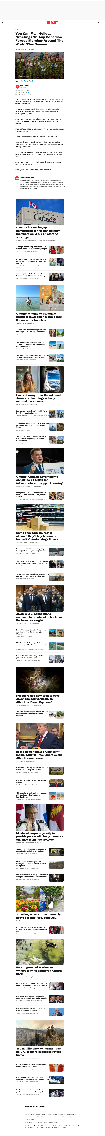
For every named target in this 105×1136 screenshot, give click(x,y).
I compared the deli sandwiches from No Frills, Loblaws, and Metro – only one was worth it (31, 495)
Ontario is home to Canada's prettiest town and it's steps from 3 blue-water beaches (39, 317)
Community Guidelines (30, 1116)
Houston (64, 1127)
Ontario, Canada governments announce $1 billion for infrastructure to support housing (39, 480)
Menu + (4, 22)
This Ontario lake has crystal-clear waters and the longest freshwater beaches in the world (32, 645)
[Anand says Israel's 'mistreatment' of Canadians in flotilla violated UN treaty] (56, 277)
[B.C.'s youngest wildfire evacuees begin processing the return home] (56, 1068)
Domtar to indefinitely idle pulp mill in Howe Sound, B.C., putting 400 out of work (32, 769)
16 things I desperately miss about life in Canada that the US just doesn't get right (31, 248)
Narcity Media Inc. (41, 1111)
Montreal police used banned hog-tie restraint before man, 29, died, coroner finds (32, 1078)
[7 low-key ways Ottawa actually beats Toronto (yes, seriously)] (40, 899)
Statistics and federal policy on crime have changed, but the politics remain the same (32, 876)
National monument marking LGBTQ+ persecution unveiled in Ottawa (30, 657)
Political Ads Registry (60, 1116)
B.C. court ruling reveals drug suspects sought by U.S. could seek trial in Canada (31, 997)
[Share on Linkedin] (25, 81)
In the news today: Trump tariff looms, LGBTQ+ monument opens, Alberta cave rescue (39, 755)
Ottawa (43, 1125)
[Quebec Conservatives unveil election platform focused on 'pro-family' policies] (56, 1093)
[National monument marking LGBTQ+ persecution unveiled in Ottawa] (56, 659)
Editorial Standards (41, 1116)
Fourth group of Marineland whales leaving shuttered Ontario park (39, 970)
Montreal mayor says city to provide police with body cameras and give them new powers (39, 836)
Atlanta (54, 1127)
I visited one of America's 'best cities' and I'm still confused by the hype (31, 412)
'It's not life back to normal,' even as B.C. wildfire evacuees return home (39, 1051)
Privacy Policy (70, 1116)
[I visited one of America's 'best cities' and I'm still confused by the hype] (56, 414)
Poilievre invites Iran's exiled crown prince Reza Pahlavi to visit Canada (31, 1010)
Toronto (30, 1125)
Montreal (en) (31, 1127)
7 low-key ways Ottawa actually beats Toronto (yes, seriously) (38, 916)
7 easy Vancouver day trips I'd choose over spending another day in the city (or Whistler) (32, 632)
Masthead (50, 1116)
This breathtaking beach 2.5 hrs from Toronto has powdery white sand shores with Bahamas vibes (31, 344)
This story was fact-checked (21, 92)
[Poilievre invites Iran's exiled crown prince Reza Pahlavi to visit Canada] (56, 1012)
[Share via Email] (30, 81)
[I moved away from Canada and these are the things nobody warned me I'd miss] (40, 379)
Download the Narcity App (53, 1114)
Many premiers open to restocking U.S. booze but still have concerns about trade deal (31, 929)
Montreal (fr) (36, 1125)
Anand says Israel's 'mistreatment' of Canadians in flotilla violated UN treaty (30, 275)
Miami (42, 1127)
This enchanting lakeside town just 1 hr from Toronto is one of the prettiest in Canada (32, 356)
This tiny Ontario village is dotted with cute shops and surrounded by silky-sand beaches (32, 713)
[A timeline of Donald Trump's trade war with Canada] (56, 783)
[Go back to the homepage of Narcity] (52, 22)
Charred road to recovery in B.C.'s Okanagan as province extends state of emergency (31, 864)
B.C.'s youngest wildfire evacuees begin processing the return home (31, 1065)
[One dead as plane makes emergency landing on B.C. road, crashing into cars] (56, 552)
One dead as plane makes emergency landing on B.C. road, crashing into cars (31, 550)
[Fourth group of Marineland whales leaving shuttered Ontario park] (40, 952)
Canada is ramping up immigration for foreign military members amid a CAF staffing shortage (38, 232)
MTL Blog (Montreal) (53, 1122)
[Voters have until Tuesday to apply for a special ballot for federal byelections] (56, 852)
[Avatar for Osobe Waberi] (17, 178)
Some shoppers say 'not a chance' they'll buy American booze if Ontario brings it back (37, 536)
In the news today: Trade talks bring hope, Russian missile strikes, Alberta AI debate (31, 984)
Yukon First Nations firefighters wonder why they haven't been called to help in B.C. (32, 575)
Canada (31, 1122)
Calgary (55, 1125)
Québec (40, 1122)
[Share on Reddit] (22, 81)
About (26, 1114)
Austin (58, 1127)
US (35, 1122)
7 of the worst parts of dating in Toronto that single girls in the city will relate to (31, 331)
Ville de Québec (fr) (70, 1125)
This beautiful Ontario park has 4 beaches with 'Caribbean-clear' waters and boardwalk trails (32, 795)
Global (45, 1122)
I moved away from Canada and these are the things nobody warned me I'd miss (38, 398)
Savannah (48, 1127)
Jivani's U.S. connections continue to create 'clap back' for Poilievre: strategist (39, 617)
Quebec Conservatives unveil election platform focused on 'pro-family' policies (31, 1091)
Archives (38, 1114)
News (17, 29)
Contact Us (63, 1114)
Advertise (32, 1114)
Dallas (37, 1127)
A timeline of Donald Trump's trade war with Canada (32, 781)
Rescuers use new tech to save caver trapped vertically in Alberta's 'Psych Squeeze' (37, 699)
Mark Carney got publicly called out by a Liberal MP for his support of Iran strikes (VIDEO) (31, 261)
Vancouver (49, 1125)
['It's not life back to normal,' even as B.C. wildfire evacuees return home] (40, 1033)
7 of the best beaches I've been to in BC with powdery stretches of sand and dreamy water (32, 426)
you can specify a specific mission (40, 162)
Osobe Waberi (24, 85)
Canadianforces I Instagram (23, 76)
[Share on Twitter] (27, 81)
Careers (43, 1114)
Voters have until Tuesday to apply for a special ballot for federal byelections (31, 850)
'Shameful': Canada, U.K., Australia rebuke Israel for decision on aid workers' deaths (32, 562)
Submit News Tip (72, 1114)
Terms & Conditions (29, 1119)
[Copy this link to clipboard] (32, 81)
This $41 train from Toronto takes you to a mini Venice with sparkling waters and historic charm (32, 438)
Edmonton (61, 1125)
